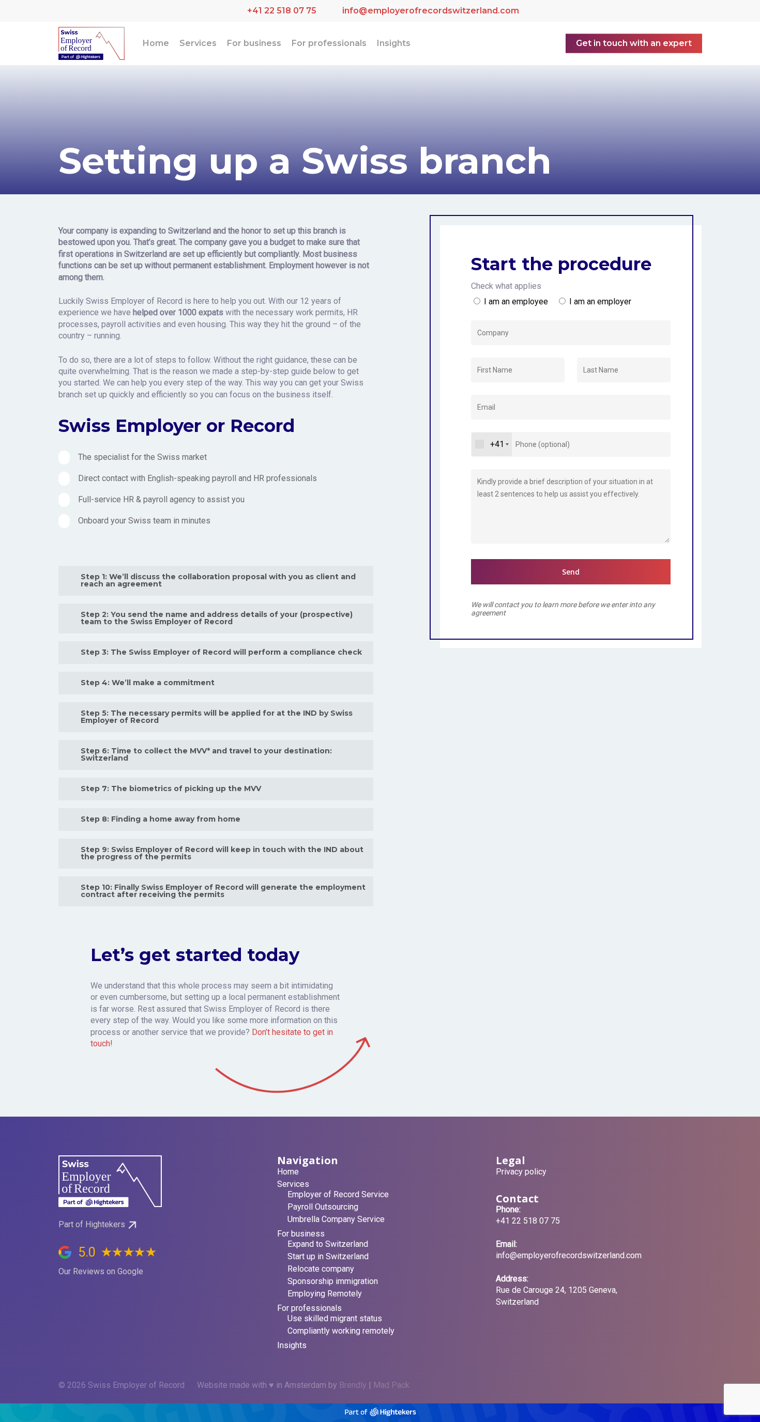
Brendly (353, 1385)
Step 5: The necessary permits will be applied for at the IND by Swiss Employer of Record (217, 716)
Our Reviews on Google (100, 1271)
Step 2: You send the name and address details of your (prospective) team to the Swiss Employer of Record (217, 618)
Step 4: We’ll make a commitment (148, 682)
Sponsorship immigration (332, 1281)
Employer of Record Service (338, 1195)
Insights (292, 1345)
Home (288, 1172)
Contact (517, 1198)
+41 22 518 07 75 (281, 11)
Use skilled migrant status (334, 1319)
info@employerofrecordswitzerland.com (429, 11)
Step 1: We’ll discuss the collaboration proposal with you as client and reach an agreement (218, 580)
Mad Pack (391, 1385)
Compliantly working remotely (340, 1331)
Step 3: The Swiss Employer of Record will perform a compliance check (221, 652)
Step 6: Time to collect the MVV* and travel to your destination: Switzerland (206, 754)
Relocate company (320, 1269)
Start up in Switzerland (328, 1257)
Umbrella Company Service (336, 1219)
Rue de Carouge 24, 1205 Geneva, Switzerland (556, 1290)
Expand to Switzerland (327, 1244)
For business (301, 1234)
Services (293, 1184)
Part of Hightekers (91, 1224)
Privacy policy (521, 1172)
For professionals (309, 1308)
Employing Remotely (324, 1294)
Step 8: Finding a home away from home (160, 819)
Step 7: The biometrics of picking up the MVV (171, 788)
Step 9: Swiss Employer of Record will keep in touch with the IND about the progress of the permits (222, 853)
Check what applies (506, 286)
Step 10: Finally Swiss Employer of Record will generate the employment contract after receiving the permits (223, 891)
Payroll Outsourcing (322, 1207)
